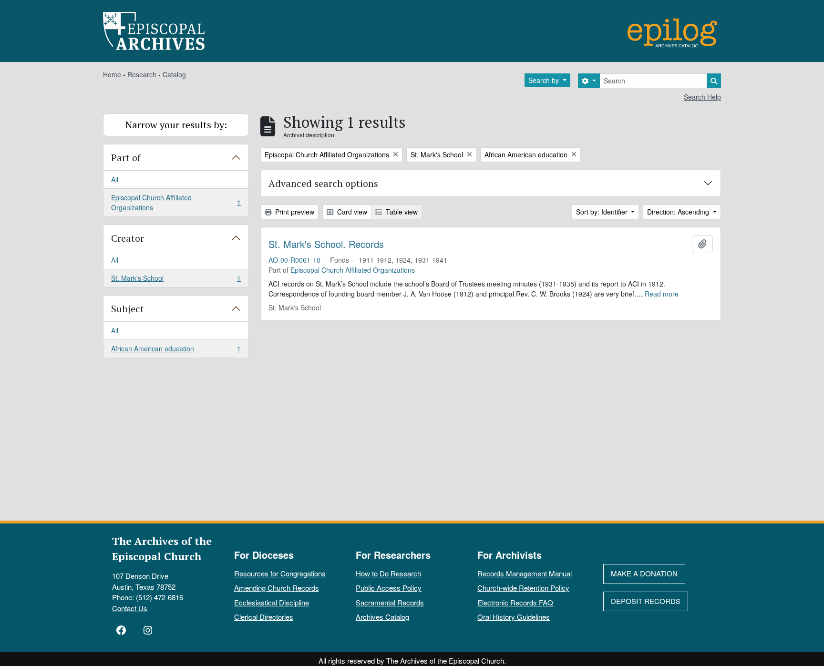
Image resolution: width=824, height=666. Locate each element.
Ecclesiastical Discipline (271, 602)
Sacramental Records (390, 602)
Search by (544, 80)
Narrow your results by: (176, 124)
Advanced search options (323, 183)
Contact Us (129, 608)
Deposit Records (645, 601)
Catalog (174, 74)
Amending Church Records (276, 588)
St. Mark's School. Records (326, 244)
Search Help (702, 97)
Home (112, 74)
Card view (351, 211)
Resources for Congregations (280, 573)
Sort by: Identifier (602, 211)
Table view (401, 211)
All (114, 179)
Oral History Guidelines (513, 617)
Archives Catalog (382, 617)
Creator (127, 238)
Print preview (293, 211)
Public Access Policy (389, 588)
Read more (662, 293)
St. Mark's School (176, 280)
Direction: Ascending (679, 211)
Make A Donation (644, 573)
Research (141, 74)
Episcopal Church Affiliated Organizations (176, 202)
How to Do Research (388, 573)
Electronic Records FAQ (515, 602)
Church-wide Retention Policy (523, 588)
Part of (126, 157)
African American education (176, 351)
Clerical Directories (263, 617)
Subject (127, 308)
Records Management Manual (524, 573)
